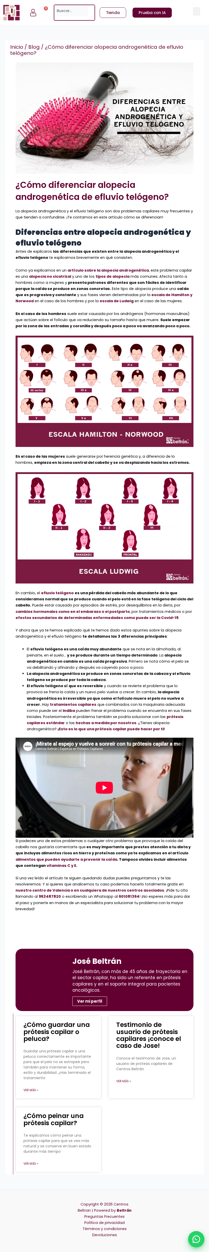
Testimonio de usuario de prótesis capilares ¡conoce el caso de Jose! (148, 1035)
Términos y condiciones (105, 1228)
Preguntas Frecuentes (104, 1216)
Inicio (16, 47)
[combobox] (71, 10)
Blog (34, 47)
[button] (196, 11)
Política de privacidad (104, 1222)
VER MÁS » (30, 1090)
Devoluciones (104, 1234)
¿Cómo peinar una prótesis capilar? (53, 1119)
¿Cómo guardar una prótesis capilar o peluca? (56, 1031)
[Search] (91, 10)
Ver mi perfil (89, 1001)
